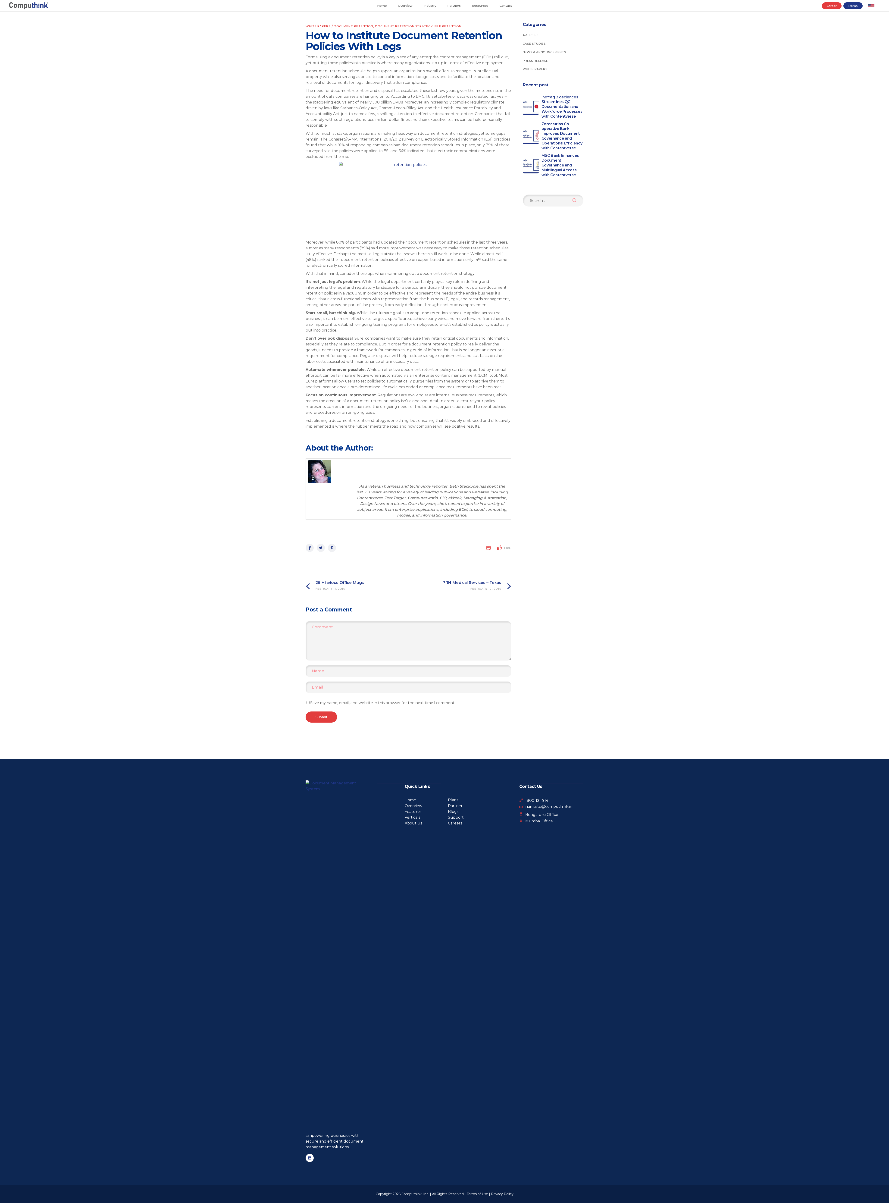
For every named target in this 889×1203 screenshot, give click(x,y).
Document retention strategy (404, 26)
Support (456, 817)
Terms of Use (477, 1194)
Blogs (453, 811)
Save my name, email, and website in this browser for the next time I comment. (382, 703)
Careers (455, 823)
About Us (413, 823)
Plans (453, 800)
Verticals (412, 817)
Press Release (535, 61)
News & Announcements (544, 52)
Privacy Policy (502, 1194)
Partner (455, 806)
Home (410, 800)
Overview (413, 806)
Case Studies (534, 43)
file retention (448, 26)
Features (413, 811)
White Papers (318, 26)
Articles (530, 35)
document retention (353, 26)
